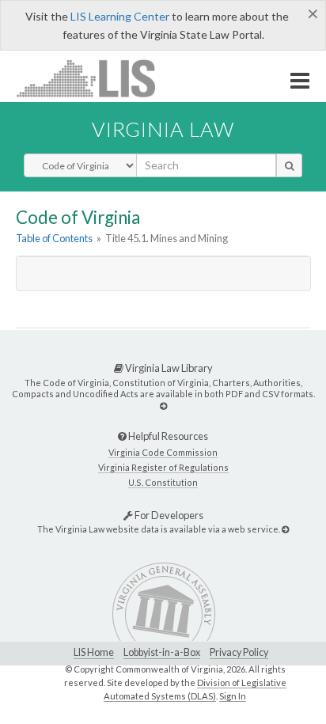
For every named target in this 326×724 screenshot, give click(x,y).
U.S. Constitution (163, 482)
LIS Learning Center (119, 16)
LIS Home (94, 652)
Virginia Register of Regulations (163, 467)
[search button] (289, 165)
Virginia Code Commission (163, 452)
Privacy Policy (239, 652)
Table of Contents (54, 238)
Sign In (232, 696)
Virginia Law (163, 129)
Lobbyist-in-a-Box (161, 652)
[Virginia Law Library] (163, 405)
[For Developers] (285, 529)
